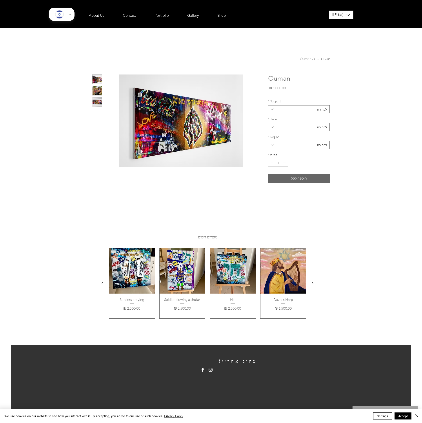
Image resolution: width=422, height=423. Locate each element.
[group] (207, 283)
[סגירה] (416, 415)
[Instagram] (210, 369)
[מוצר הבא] (102, 283)
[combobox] (299, 109)
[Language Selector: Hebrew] (62, 14)
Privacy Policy (173, 416)
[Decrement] (285, 163)
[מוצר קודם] (312, 283)
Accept (403, 416)
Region (274, 137)
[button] (341, 15)
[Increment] (271, 163)
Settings (382, 416)
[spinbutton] (278, 163)
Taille (272, 119)
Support (274, 101)
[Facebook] (202, 369)
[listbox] (341, 15)
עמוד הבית (322, 58)
